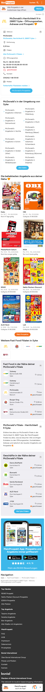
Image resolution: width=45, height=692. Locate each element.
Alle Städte (22, 168)
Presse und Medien (8, 661)
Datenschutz (6, 644)
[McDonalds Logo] (6, 346)
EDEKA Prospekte (8, 600)
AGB (3, 637)
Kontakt (4, 664)
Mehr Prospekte (22, 334)
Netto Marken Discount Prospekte (14, 597)
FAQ (3, 634)
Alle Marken (6, 604)
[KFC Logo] (6, 355)
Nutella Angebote (8, 617)
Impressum (5, 641)
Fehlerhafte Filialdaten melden (15, 86)
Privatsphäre (6, 648)
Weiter (39, 9)
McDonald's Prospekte (21, 90)
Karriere (4, 668)
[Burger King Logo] (17, 346)
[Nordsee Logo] (28, 346)
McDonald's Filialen (28, 578)
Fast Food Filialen (13, 578)
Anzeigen (39, 14)
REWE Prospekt (7, 593)
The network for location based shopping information (22, 682)
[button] (42, 3)
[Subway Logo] (39, 346)
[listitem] (11, 200)
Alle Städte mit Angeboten (11, 624)
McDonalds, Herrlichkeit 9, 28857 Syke (18, 38)
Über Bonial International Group (13, 657)
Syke (2, 578)
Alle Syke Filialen (22, 511)
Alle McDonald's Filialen (12, 54)
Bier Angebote (7, 621)
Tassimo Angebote (8, 614)
